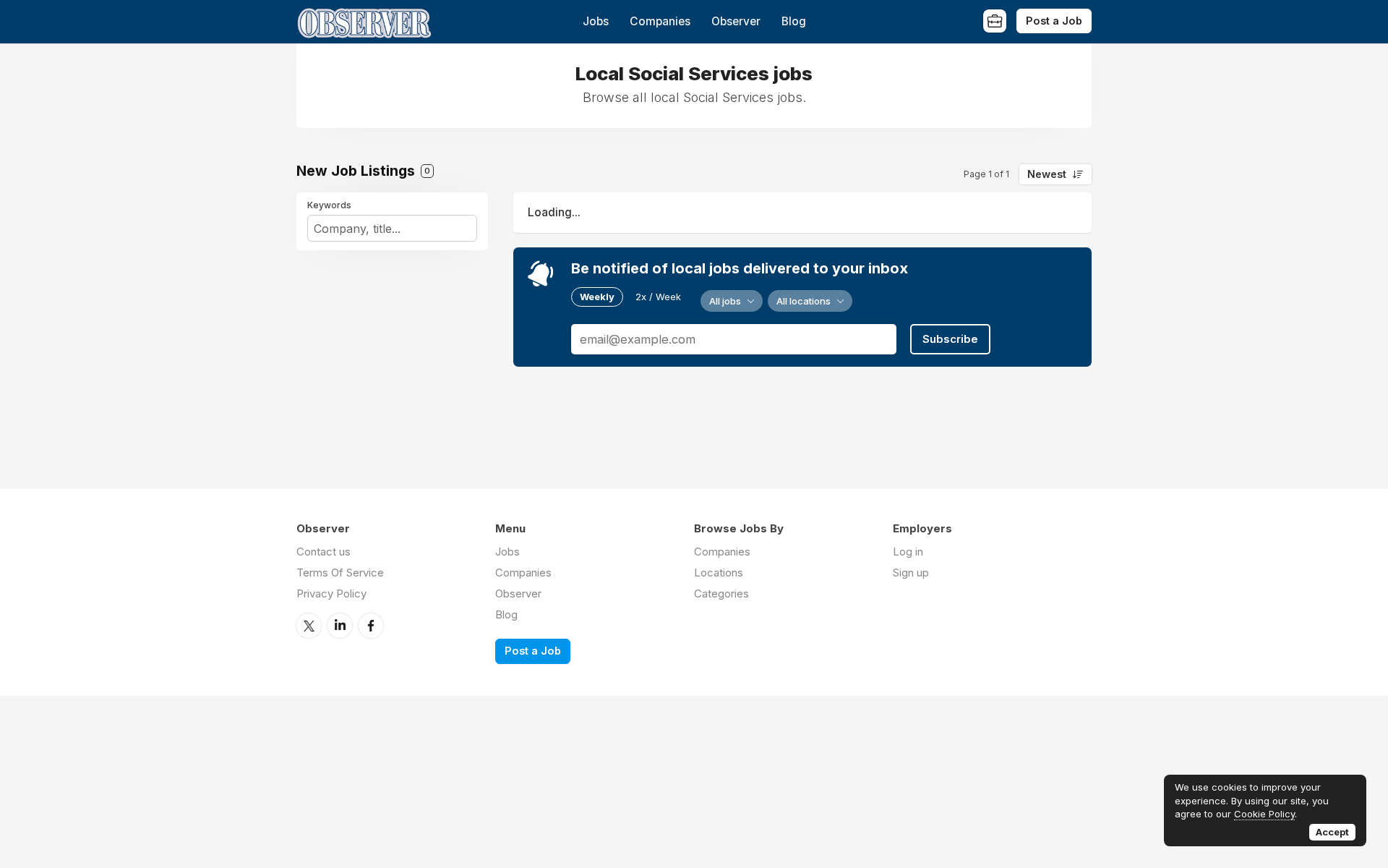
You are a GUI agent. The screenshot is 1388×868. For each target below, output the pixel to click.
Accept (1332, 832)
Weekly (597, 296)
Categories (721, 593)
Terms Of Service (340, 572)
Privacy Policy (331, 593)
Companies (660, 21)
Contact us (323, 551)
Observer (736, 21)
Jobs (596, 21)
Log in (908, 551)
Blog (793, 21)
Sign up (911, 572)
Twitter (308, 625)
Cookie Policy (1264, 814)
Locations (718, 572)
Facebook (371, 625)
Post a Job (1054, 20)
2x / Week (658, 296)
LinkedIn (339, 625)
